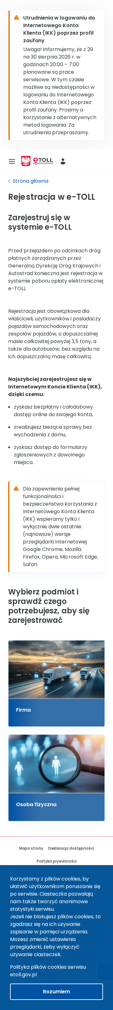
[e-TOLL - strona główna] (43, 161)
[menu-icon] (12, 161)
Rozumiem (56, 991)
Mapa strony (31, 848)
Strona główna (30, 181)
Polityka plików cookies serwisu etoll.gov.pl (48, 970)
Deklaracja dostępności (71, 848)
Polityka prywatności (57, 861)
